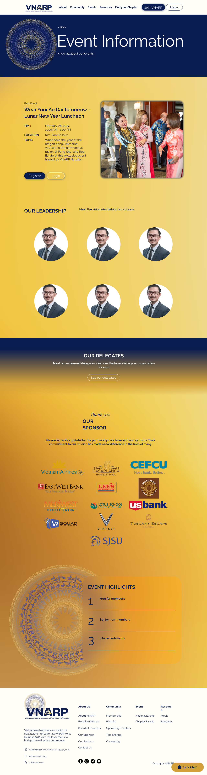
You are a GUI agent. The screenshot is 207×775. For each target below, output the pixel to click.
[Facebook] (80, 761)
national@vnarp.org (37, 756)
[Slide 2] (140, 173)
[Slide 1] (137, 173)
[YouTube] (99, 761)
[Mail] (25, 756)
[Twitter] (93, 761)
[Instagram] (86, 761)
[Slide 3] (143, 173)
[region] (51, 252)
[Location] (25, 749)
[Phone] (25, 762)
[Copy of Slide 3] (146, 173)
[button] (92, 7)
